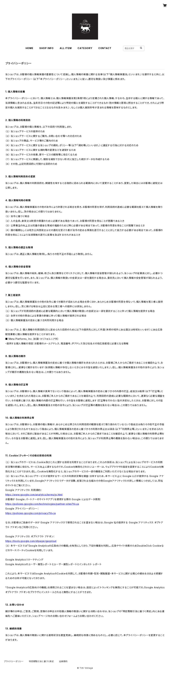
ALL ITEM (66, 48)
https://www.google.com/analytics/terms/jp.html (34, 494)
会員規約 (63, 661)
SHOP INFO (46, 48)
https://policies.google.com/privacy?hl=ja (30, 513)
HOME (29, 48)
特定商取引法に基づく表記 (41, 661)
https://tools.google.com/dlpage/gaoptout (30, 541)
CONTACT (104, 48)
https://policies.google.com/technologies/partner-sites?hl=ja (42, 503)
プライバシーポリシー (14, 661)
